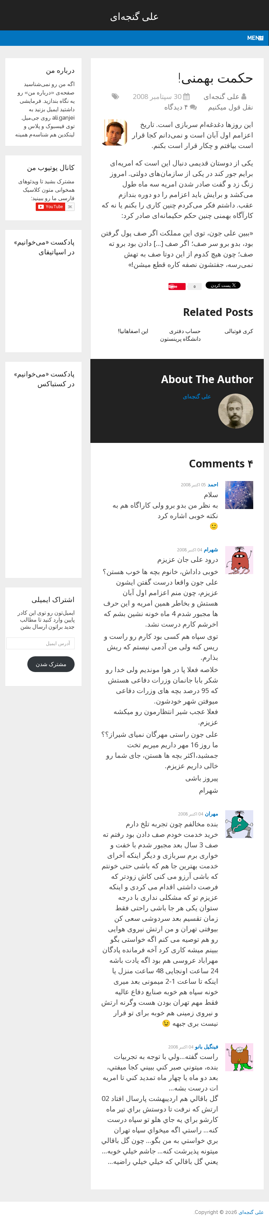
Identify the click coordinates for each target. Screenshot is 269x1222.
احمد (213, 484)
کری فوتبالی (239, 330)
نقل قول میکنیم (230, 107)
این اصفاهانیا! (133, 330)
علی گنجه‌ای (134, 16)
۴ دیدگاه (176, 107)
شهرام (211, 549)
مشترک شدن (51, 664)
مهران (211, 813)
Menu (255, 38)
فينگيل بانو (206, 1046)
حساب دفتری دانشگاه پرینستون (180, 334)
